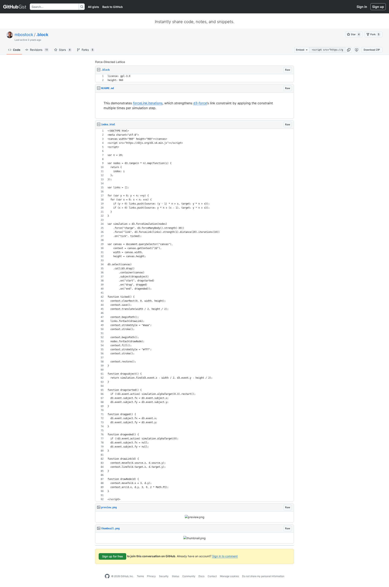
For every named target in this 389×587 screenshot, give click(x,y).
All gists (93, 7)
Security (164, 576)
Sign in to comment (225, 556)
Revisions (39, 49)
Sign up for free (112, 556)
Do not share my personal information (263, 576)
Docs (201, 576)
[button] (348, 50)
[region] (194, 78)
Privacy (151, 576)
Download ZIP (372, 49)
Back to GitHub (112, 7)
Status (175, 576)
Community (188, 576)
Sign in (362, 7)
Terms (140, 576)
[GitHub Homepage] (107, 576)
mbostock (24, 34)
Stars (65, 49)
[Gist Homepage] (15, 6)
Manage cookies (229, 576)
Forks (87, 49)
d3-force (200, 103)
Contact (212, 576)
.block (42, 34)
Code (16, 49)
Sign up (378, 7)
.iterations (147, 103)
